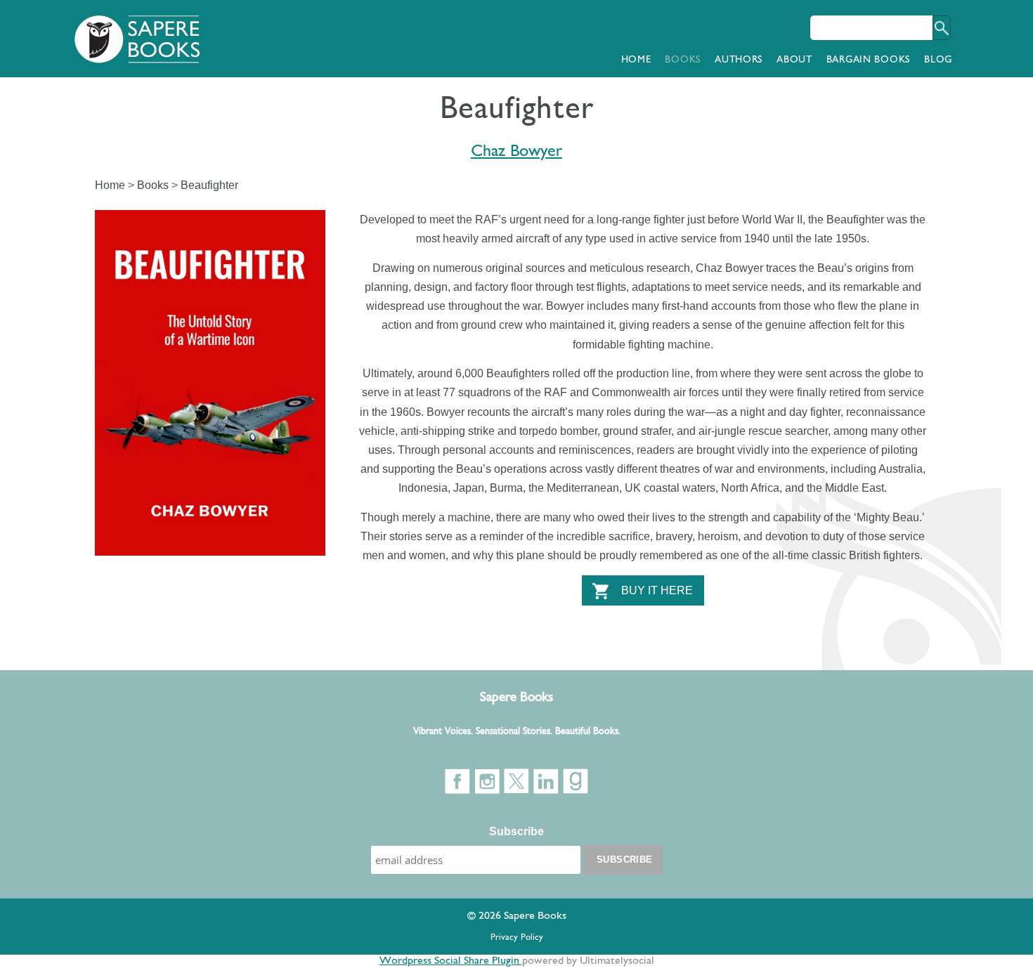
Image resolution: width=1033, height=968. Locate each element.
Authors (738, 60)
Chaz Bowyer (516, 151)
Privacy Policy (516, 937)
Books (683, 60)
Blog (938, 60)
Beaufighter (209, 185)
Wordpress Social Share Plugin (450, 961)
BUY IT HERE (657, 590)
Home (636, 60)
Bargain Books (868, 60)
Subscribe (516, 831)
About (794, 60)
